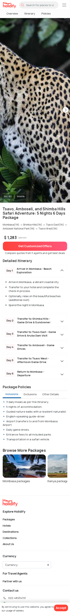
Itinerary (29, 13)
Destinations (11, 531)
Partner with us (12, 581)
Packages (9, 519)
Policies (46, 13)
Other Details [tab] (50, 394)
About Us (8, 544)
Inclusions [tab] (11, 394)
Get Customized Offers (35, 246)
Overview (12, 13)
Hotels (7, 525)
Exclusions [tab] (30, 394)
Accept (61, 608)
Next (65, 110)
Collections (10, 537)
